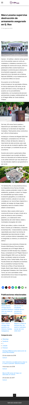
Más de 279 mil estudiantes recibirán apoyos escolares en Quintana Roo (19, 309)
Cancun (4, 357)
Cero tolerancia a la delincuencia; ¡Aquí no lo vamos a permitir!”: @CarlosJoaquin (14, 362)
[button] (26, 111)
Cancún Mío (14, 2)
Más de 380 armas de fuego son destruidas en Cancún (11, 373)
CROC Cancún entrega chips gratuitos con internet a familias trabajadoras (6, 327)
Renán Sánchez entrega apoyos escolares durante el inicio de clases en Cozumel (7, 309)
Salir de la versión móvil (14, 403)
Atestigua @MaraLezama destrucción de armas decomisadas (14, 351)
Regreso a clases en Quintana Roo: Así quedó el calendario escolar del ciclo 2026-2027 (20, 327)
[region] (14, 9)
